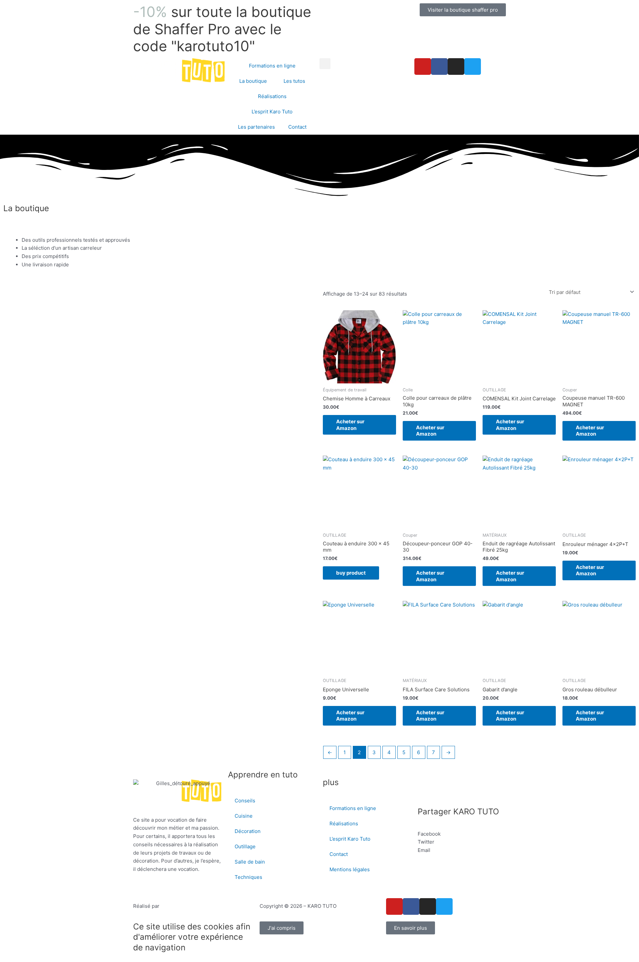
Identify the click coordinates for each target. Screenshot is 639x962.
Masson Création (181, 906)
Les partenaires (256, 127)
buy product (351, 573)
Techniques (248, 877)
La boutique (253, 81)
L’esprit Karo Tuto (272, 111)
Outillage (245, 846)
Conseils (245, 800)
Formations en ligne (272, 66)
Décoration (248, 831)
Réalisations (272, 96)
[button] (325, 63)
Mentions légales (349, 869)
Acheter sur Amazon (350, 424)
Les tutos (294, 81)
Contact (297, 127)
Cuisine (244, 816)
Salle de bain (250, 862)
